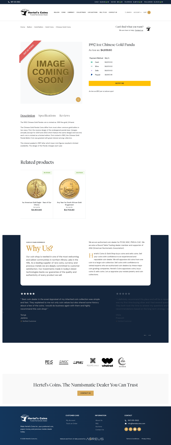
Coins (63, 12)
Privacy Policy (146, 439)
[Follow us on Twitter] (139, 429)
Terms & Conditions (132, 439)
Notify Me (119, 83)
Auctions (99, 426)
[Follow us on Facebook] (126, 429)
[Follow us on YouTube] (135, 429)
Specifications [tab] (47, 115)
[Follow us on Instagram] (130, 429)
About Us (99, 420)
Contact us (139, 30)
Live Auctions (92, 12)
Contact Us (113, 12)
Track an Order (71, 423)
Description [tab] (27, 115)
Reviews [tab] (64, 115)
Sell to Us (103, 12)
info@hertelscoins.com (136, 423)
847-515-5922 (15, 2)
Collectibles (81, 12)
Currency (71, 12)
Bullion (56, 12)
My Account (70, 420)
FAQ (97, 423)
